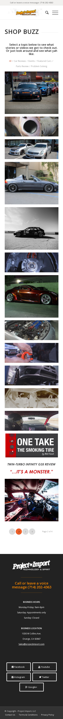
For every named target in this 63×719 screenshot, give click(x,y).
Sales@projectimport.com (31, 644)
